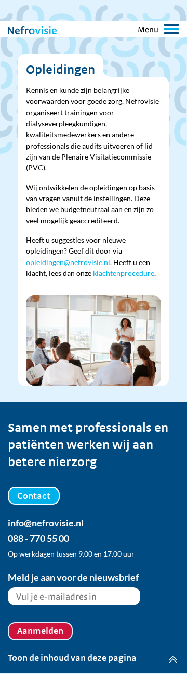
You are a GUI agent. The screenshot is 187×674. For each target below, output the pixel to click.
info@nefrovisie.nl (46, 522)
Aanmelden (40, 630)
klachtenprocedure (123, 273)
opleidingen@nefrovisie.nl (68, 262)
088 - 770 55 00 (38, 538)
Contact (33, 495)
